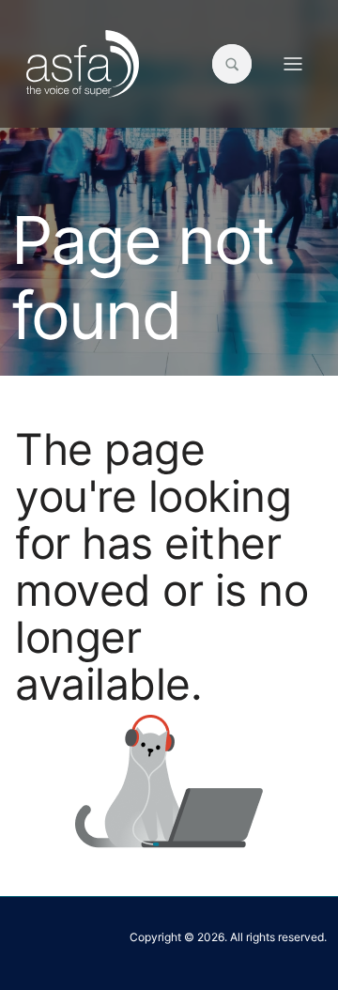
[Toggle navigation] (293, 64)
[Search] (232, 64)
